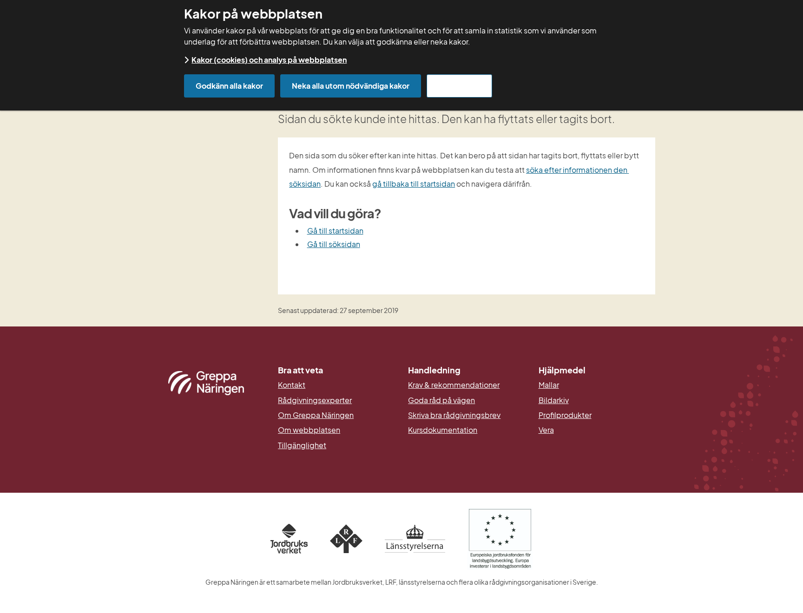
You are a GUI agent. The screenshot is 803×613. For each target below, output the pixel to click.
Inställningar (459, 86)
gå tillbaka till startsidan (413, 184)
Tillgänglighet (302, 445)
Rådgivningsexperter (315, 400)
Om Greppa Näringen (316, 415)
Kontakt (291, 385)
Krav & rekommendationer (454, 385)
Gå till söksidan (333, 244)
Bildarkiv (597, 400)
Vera (546, 430)
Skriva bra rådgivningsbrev (454, 415)
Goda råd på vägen (441, 400)
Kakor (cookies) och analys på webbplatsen (269, 60)
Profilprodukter (565, 415)
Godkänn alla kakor (229, 86)
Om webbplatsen (309, 430)
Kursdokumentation (442, 430)
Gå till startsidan (335, 230)
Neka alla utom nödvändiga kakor (350, 86)
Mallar (549, 385)
